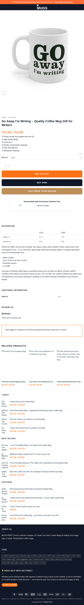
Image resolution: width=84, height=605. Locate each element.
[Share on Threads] (14, 213)
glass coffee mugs (26, 563)
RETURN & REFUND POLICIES (57, 599)
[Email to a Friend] (16, 213)
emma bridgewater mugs (24, 559)
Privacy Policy (26, 599)
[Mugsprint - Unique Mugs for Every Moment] (42, 7)
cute (3, 559)
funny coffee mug (56, 559)
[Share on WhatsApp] (3, 213)
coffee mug (50, 556)
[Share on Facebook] (6, 213)
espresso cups (38, 559)
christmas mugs (25, 556)
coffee (34, 556)
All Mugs (12, 117)
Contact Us (14, 599)
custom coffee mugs (62, 556)
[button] (3, 7)
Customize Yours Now (64, 2)
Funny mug (67, 559)
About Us (5, 599)
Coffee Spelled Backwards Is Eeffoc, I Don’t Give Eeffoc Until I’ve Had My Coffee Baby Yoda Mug (69, 382)
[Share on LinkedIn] (22, 213)
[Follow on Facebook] (3, 544)
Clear (80, 154)
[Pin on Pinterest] (19, 213)
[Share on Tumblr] (24, 213)
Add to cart (42, 174)
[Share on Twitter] (11, 213)
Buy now (42, 183)
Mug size (5, 157)
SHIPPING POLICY (39, 599)
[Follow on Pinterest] (16, 544)
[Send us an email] (13, 544)
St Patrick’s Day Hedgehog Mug (13, 382)
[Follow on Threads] (10, 544)
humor (36, 563)
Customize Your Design (42, 191)
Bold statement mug (11, 556)
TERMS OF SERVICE (75, 599)
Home (4, 117)
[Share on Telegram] (27, 213)
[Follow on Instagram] (6, 544)
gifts (16, 563)
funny (47, 559)
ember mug (10, 559)
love (43, 563)
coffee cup (41, 556)
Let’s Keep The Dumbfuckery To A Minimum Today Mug (42, 382)
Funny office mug (7, 563)
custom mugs (75, 556)
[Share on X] (8, 213)
